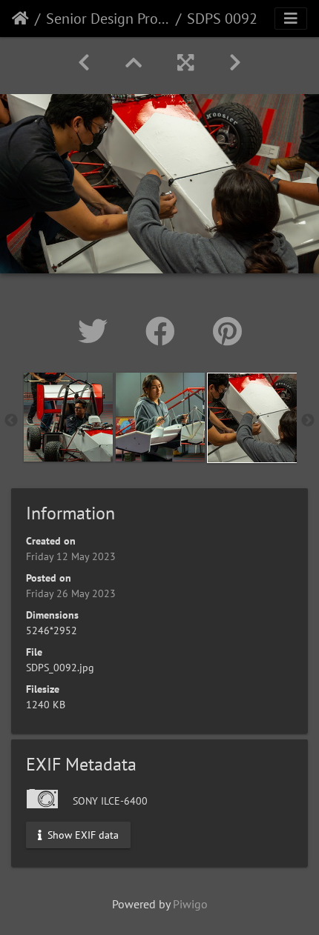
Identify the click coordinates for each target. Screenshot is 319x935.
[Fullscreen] (185, 62)
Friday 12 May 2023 (71, 556)
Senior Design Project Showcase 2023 (108, 18)
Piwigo (190, 903)
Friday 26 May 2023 (71, 593)
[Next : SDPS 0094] (235, 62)
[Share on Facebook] (164, 331)
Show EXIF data (82, 834)
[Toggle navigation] (290, 18)
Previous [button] (11, 420)
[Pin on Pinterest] (227, 331)
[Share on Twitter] (97, 331)
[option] (68, 417)
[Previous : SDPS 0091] (84, 62)
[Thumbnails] (134, 62)
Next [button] (307, 420)
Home (20, 18)
